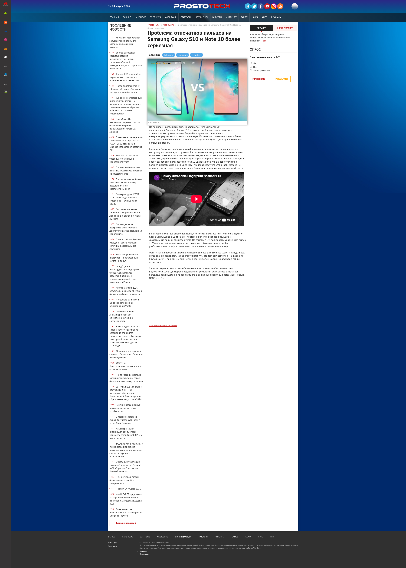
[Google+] (274, 6)
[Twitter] (254, 6)
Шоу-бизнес (201, 17)
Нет (255, 67)
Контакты (112, 546)
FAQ (272, 537)
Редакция (112, 542)
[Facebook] (261, 6)
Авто (264, 17)
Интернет (231, 17)
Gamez (244, 17)
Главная (114, 17)
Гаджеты (217, 17)
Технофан (143, 551)
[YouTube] (267, 6)
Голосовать (258, 79)
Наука (255, 17)
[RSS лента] (280, 6)
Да (254, 63)
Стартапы (185, 17)
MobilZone (171, 17)
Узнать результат (261, 70)
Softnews (155, 17)
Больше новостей (126, 523)
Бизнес (127, 17)
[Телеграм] (248, 6)
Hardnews (140, 17)
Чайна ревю (144, 554)
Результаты (281, 79)
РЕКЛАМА (276, 17)
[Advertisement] (197, 304)
